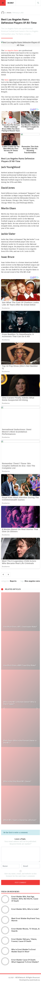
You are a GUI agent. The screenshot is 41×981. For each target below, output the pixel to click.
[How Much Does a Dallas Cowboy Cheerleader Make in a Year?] (20, 727)
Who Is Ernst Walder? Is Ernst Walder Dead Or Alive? (23, 950)
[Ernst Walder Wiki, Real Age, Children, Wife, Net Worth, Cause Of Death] (5, 899)
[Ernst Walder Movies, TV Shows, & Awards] (5, 930)
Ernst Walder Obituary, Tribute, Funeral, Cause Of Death (24, 940)
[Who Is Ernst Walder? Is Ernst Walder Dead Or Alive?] (5, 951)
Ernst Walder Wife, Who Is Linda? (25, 909)
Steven (9, 13)
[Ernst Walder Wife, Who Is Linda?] (5, 910)
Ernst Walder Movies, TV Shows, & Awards (25, 929)
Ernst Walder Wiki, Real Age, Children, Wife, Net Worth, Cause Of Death (24, 898)
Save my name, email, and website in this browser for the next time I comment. (20, 875)
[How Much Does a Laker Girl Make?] (20, 650)
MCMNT (11, 2)
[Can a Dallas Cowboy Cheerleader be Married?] (20, 689)
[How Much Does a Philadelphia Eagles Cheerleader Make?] (20, 766)
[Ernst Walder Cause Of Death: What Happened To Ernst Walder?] (5, 961)
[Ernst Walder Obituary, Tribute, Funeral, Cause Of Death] (5, 941)
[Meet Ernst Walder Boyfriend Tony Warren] (5, 920)
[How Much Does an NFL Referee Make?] (20, 805)
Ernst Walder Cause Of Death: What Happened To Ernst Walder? (25, 960)
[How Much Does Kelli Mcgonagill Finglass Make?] (20, 611)
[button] (4, 708)
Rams (7, 80)
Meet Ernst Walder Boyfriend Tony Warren (25, 919)
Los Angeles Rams (11, 50)
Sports (13, 581)
